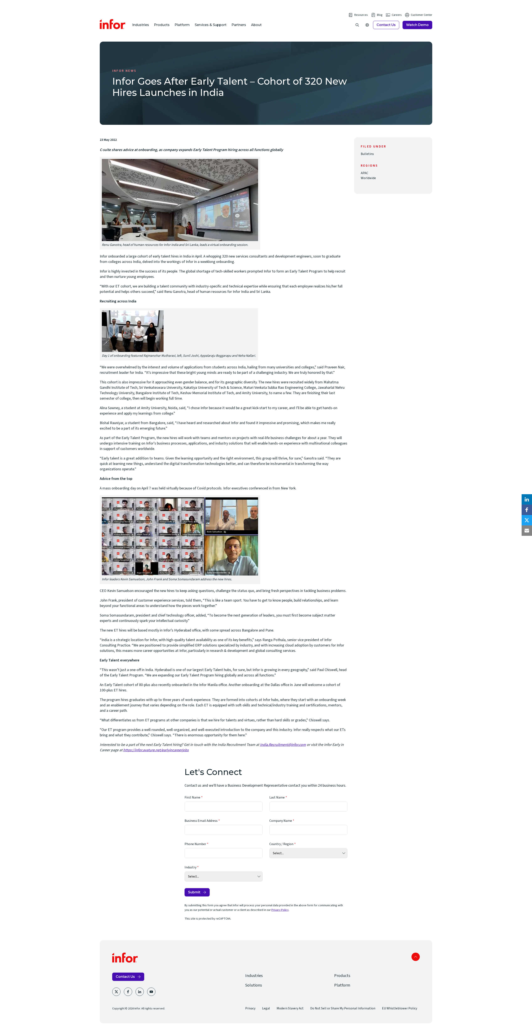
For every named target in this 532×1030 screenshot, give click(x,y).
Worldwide (368, 178)
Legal (266, 1008)
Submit (194, 892)
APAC (364, 173)
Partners (239, 25)
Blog (380, 15)
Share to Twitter (527, 520)
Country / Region (281, 844)
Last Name (277, 797)
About (256, 25)
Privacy (250, 1008)
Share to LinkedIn (527, 499)
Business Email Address (201, 820)
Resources (361, 15)
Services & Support (211, 25)
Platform (182, 25)
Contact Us (386, 25)
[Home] (113, 24)
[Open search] (357, 25)
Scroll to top (415, 957)
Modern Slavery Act (290, 1008)
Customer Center (421, 15)
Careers (397, 15)
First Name (192, 797)
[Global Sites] (367, 25)
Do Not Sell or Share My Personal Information (342, 1008)
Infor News (124, 70)
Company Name (280, 820)
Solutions (253, 985)
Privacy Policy (280, 910)
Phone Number (195, 844)
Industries (140, 25)
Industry (190, 867)
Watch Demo (417, 25)
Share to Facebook (527, 510)
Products (162, 25)
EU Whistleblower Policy (399, 1008)
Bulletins (367, 154)
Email (527, 530)
